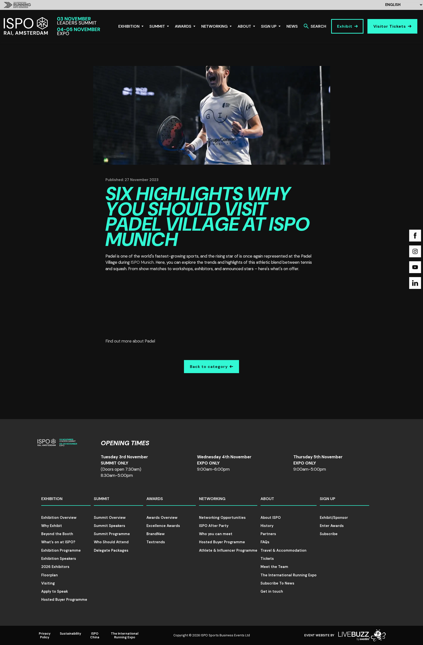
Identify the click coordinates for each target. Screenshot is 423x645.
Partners (268, 534)
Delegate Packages (111, 550)
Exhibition (129, 26)
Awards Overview (162, 517)
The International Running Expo (289, 575)
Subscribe (329, 534)
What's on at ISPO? (58, 542)
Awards (183, 26)
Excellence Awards (163, 526)
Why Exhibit (51, 526)
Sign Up (269, 26)
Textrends (155, 542)
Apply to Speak (54, 591)
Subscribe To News (277, 583)
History (267, 526)
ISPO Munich (142, 262)
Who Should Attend (111, 542)
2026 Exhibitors (55, 566)
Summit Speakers (109, 526)
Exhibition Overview (59, 517)
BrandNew (155, 534)
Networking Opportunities (222, 517)
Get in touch (272, 591)
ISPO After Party (213, 526)
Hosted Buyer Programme (64, 599)
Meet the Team (274, 566)
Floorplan (49, 575)
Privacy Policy (45, 635)
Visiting (48, 583)
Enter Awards (332, 526)
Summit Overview (110, 517)
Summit (157, 26)
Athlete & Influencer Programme (228, 550)
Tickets (267, 558)
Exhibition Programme (61, 550)
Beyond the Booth (57, 534)
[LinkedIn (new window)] (415, 283)
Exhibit (344, 26)
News (292, 26)
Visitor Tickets (389, 26)
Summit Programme (112, 534)
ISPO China (94, 635)
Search (318, 26)
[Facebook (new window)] (415, 236)
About (244, 26)
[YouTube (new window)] (415, 267)
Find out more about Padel (130, 341)
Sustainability (70, 633)
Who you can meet (215, 534)
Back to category (209, 366)
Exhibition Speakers (58, 558)
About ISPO (271, 517)
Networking (214, 26)
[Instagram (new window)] (415, 251)
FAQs (265, 542)
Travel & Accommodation (283, 550)
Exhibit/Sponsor (334, 517)
